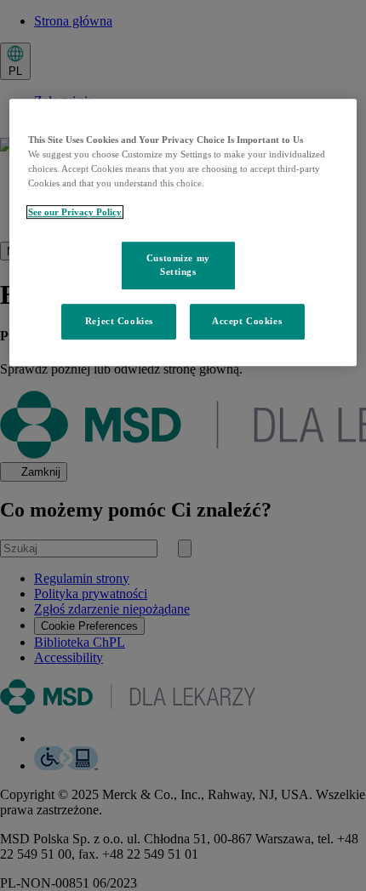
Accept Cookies (247, 321)
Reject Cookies (119, 321)
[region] (183, 232)
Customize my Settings (178, 265)
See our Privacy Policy (75, 213)
